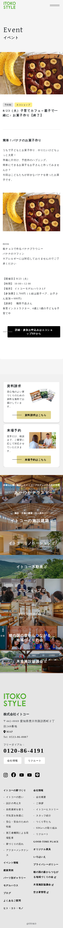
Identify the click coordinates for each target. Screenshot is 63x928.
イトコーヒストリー (47, 809)
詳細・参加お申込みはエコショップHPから (34, 332)
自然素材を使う (15, 809)
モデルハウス (11, 885)
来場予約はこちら (35, 459)
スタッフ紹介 (43, 815)
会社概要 (41, 797)
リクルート (34, 760)
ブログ (7, 893)
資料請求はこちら (35, 415)
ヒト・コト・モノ (13, 908)
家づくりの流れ (15, 844)
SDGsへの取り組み (46, 828)
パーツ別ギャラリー (15, 877)
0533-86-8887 (16, 737)
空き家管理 (40, 892)
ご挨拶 (40, 803)
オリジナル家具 (42, 849)
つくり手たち (43, 821)
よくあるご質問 (12, 900)
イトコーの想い (15, 797)
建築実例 (8, 870)
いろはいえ (39, 857)
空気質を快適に (15, 815)
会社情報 (12, 760)
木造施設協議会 (42, 884)
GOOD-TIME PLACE (46, 841)
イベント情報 (11, 862)
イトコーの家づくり (15, 790)
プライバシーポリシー (45, 864)
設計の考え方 (13, 803)
